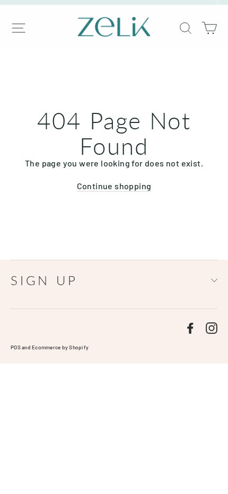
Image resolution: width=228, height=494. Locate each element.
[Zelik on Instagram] (211, 328)
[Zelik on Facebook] (190, 328)
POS (16, 347)
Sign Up (44, 280)
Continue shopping (114, 186)
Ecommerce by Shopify (60, 347)
